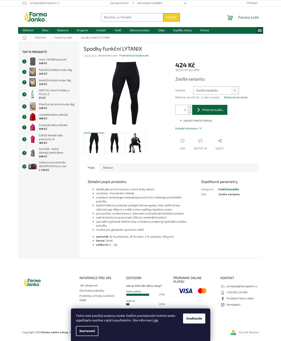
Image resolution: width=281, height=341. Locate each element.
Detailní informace (186, 129)
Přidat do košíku (212, 110)
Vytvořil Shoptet (249, 332)
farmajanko (233, 305)
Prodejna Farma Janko (240, 298)
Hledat (171, 17)
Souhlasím (194, 318)
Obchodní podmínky (149, 3)
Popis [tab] (91, 168)
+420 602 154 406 (237, 292)
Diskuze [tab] (108, 168)
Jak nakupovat (119, 3)
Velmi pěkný (133, 292)
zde (155, 320)
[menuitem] (28, 30)
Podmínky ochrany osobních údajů (96, 298)
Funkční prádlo (228, 189)
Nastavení (87, 331)
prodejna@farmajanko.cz (242, 286)
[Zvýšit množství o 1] (190, 107)
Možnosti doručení (235, 98)
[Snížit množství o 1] (190, 112)
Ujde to (130, 301)
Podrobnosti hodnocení (134, 56)
